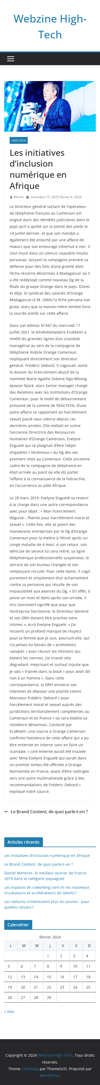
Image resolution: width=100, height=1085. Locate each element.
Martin (19, 197)
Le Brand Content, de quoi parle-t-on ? (49, 812)
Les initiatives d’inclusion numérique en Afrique (47, 855)
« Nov (9, 1011)
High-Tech (19, 140)
